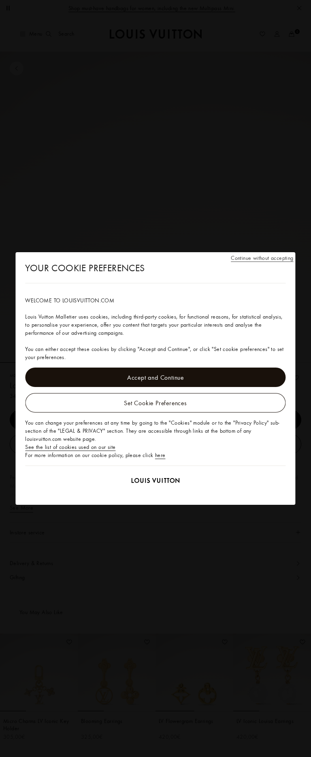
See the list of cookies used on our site (70, 447)
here (160, 455)
